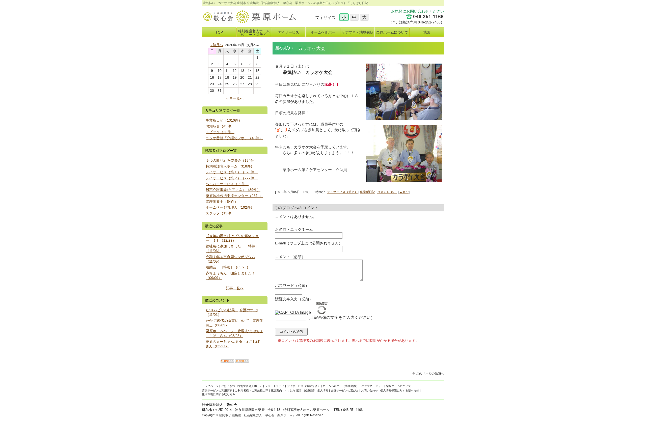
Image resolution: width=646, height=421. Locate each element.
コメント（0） (387, 192)
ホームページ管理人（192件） (230, 207)
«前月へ (216, 45)
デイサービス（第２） (342, 192)
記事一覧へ (235, 98)
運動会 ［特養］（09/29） (228, 267)
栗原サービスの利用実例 (217, 390)
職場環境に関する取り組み (218, 394)
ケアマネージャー (372, 385)
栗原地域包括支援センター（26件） (234, 196)
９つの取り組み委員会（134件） (232, 160)
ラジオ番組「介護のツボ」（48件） (234, 138)
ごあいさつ (228, 385)
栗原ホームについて (398, 385)
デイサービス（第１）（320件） (232, 172)
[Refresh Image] (322, 312)
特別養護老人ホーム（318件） (230, 166)
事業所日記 (367, 192)
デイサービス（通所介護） (303, 385)
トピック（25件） (220, 132)
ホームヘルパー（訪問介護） (341, 385)
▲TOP (404, 192)
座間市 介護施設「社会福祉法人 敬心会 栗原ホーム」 (257, 415)
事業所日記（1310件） (224, 120)
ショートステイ (274, 385)
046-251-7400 (429, 22)
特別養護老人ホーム (249, 385)
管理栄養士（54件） (222, 202)
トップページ (210, 385)
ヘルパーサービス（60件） (227, 184)
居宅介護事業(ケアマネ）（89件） (233, 190)
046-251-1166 (428, 16)
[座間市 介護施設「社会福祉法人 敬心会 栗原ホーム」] (249, 21)
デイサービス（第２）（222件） (232, 178)
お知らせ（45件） (220, 126)
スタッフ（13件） (220, 213)
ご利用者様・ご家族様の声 (251, 390)
